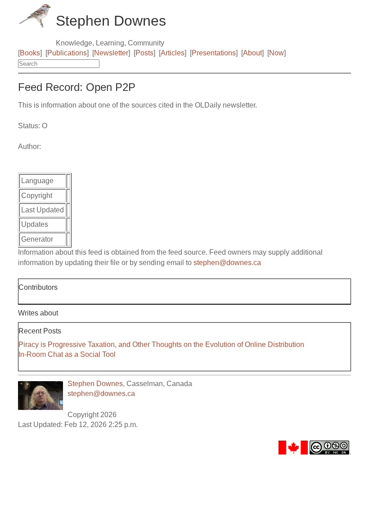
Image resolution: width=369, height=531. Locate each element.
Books (30, 53)
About (252, 53)
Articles (172, 53)
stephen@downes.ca (227, 262)
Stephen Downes (95, 383)
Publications (67, 53)
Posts (144, 53)
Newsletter (111, 53)
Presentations (214, 53)
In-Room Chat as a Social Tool (67, 354)
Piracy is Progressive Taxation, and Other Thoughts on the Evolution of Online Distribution (161, 344)
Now (276, 53)
